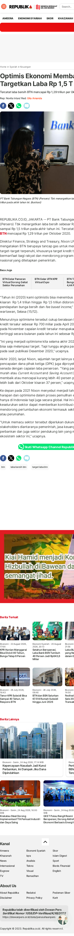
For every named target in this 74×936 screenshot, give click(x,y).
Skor (55, 850)
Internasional (7, 865)
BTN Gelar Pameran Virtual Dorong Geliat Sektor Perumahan (15, 282)
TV (1, 875)
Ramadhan (32, 875)
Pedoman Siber (61, 892)
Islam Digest (60, 855)
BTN (3, 233)
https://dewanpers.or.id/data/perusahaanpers (29, 917)
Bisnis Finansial (61, 865)
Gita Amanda (34, 98)
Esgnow (4, 870)
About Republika (9, 892)
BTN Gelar (46, 280)
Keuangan (25, 66)
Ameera (4, 850)
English (57, 870)
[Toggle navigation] (4, 6)
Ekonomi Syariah (30, 18)
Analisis (30, 860)
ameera (7, 18)
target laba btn (40, 466)
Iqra (28, 855)
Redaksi (31, 892)
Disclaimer (6, 897)
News (3, 860)
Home (3, 66)
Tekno (29, 865)
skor (50, 18)
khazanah (65, 18)
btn (3, 466)
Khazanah (5, 855)
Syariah (13, 66)
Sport (56, 860)
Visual (29, 870)
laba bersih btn (18, 466)
